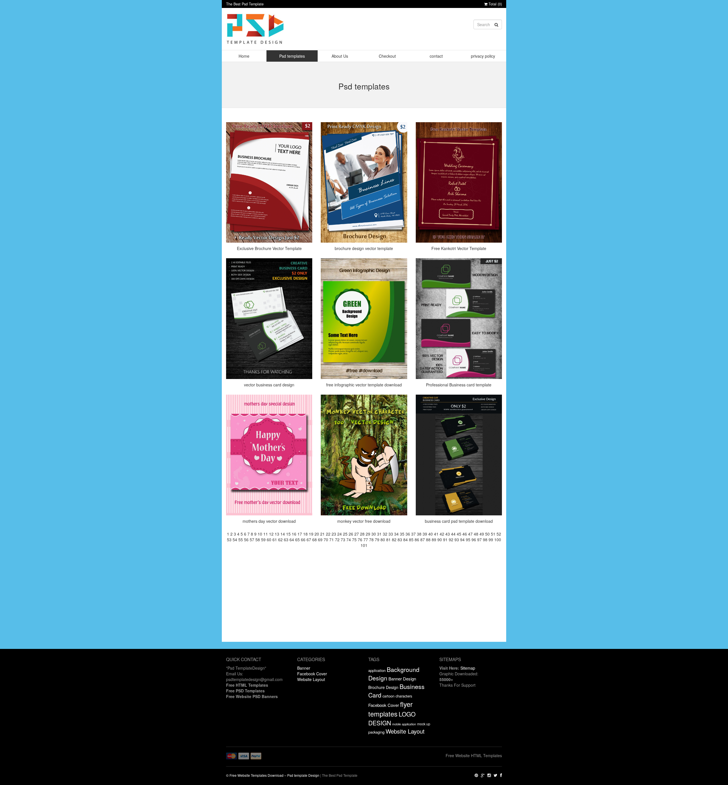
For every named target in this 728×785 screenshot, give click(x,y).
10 (260, 534)
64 (291, 539)
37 (413, 534)
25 (345, 534)
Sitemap (467, 668)
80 (382, 539)
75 (354, 539)
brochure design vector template (364, 248)
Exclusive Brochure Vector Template (269, 248)
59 (263, 539)
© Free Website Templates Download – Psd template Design (272, 775)
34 (396, 534)
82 (394, 539)
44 (453, 534)
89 (434, 539)
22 (328, 534)
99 (491, 539)
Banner (303, 668)
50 (487, 534)
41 (436, 534)
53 (229, 539)
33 (390, 534)
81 (388, 539)
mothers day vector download (269, 521)
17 (299, 534)
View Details (271, 140)
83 (400, 539)
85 (411, 539)
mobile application (404, 724)
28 (362, 534)
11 (265, 534)
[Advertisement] (364, 602)
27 (356, 534)
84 (405, 539)
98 (485, 539)
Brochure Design (383, 687)
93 (456, 539)
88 (428, 539)
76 (360, 539)
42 (442, 534)
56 (246, 539)
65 (297, 539)
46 (464, 534)
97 (479, 539)
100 (497, 539)
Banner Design (402, 679)
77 (365, 539)
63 (286, 539)
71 (331, 539)
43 (447, 534)
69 (320, 539)
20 (317, 534)
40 (430, 534)
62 (280, 539)
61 (274, 539)
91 (445, 539)
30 (373, 534)
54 (235, 539)
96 (473, 539)
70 (326, 539)
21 (322, 534)
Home (244, 56)
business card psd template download (459, 521)
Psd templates (292, 56)
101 (364, 545)
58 (257, 539)
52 (499, 534)
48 (476, 534)
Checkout (387, 56)
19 (311, 534)
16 (294, 534)
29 (368, 534)
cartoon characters (397, 696)
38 (419, 534)
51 (493, 534)
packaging (376, 732)
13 (277, 534)
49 (481, 534)
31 (379, 534)
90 (439, 539)
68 (314, 539)
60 (269, 539)
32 (385, 534)
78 (371, 539)
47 (470, 534)
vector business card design (269, 385)
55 (240, 539)
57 (252, 539)
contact (436, 56)
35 (402, 534)
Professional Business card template (458, 385)
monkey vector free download (363, 521)
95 (468, 539)
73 (343, 539)
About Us (340, 56)
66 (303, 539)
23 (334, 534)
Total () (494, 4)
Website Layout (311, 679)
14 (282, 534)
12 (271, 534)
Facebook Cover (312, 673)
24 (339, 534)
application (377, 670)
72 (337, 539)
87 (422, 539)
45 (459, 534)
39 (425, 534)
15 (288, 534)
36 (408, 534)
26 (351, 534)
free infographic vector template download (364, 385)
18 (305, 534)
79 (377, 539)
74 (348, 539)
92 (451, 539)
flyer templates (390, 709)
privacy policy (483, 56)
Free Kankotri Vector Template (458, 248)
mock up (423, 723)
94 (462, 539)
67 (309, 539)
